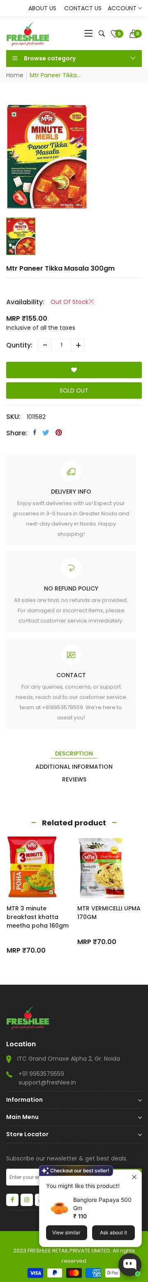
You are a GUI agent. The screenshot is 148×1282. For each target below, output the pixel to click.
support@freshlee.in (47, 1082)
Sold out (74, 390)
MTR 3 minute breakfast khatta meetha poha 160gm (38, 917)
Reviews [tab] (74, 779)
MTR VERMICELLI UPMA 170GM (109, 912)
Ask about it (113, 1232)
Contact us (83, 8)
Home (14, 75)
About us (42, 8)
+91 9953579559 (41, 1074)
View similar (66, 1232)
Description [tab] (74, 753)
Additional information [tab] (74, 767)
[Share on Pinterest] (59, 432)
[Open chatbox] (129, 1264)
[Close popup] (134, 1177)
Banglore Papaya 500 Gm (102, 1203)
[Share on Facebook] (34, 432)
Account (123, 8)
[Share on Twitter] (45, 432)
